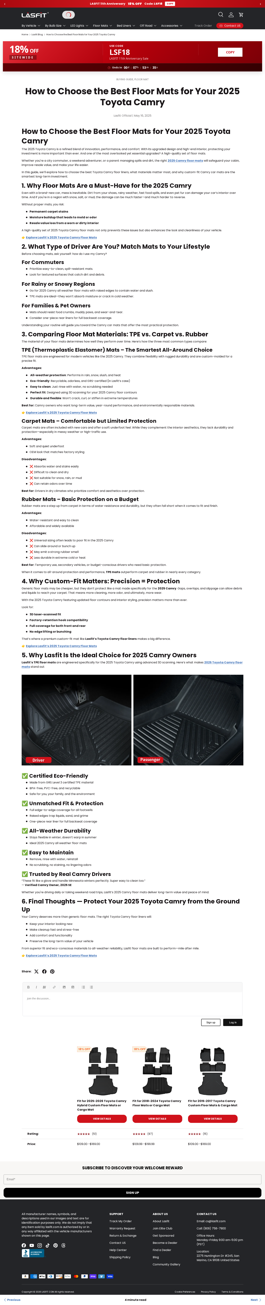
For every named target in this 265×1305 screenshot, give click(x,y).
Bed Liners (124, 26)
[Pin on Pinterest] (52, 971)
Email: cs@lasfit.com (211, 1221)
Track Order (203, 26)
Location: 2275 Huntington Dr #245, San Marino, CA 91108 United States (218, 1255)
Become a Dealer (165, 1243)
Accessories (169, 26)
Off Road (146, 26)
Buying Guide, (125, 79)
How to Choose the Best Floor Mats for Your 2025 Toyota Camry (80, 34)
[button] (241, 15)
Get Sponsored (163, 1236)
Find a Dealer (162, 1250)
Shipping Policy (120, 1257)
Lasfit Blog (37, 34)
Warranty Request (122, 1228)
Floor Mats (100, 26)
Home (25, 34)
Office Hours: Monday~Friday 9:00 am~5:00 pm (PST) (220, 1240)
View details (102, 1119)
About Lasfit (161, 1221)
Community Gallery (166, 1264)
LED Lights (77, 26)
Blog (156, 1257)
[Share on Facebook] (44, 971)
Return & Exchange (122, 1236)
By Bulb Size (53, 26)
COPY (170, 3)
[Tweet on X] (36, 971)
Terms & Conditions (232, 1291)
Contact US (117, 1243)
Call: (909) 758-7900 (211, 1228)
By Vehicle (29, 26)
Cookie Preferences (185, 1291)
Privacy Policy (208, 1291)
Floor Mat (141, 79)
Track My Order (120, 1221)
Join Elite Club (162, 1228)
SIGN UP (132, 1192)
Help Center (118, 1250)
